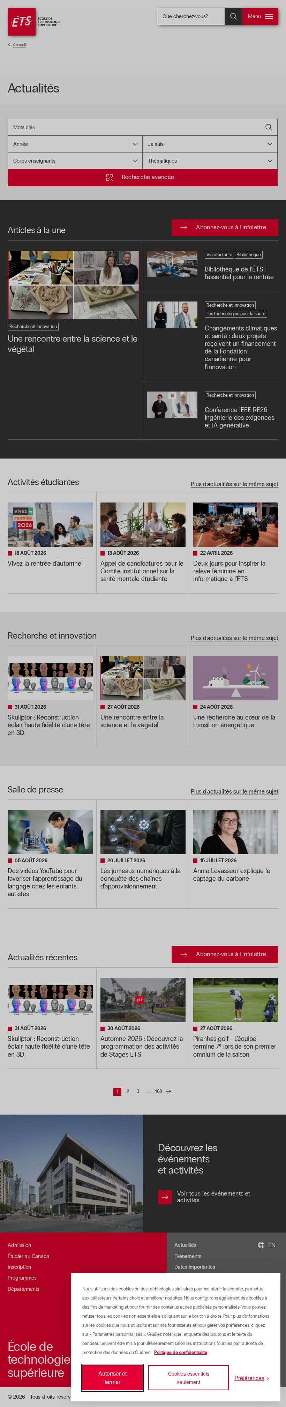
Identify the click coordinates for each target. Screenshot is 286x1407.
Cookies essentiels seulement (188, 1377)
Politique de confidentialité (180, 1352)
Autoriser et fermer (112, 1377)
